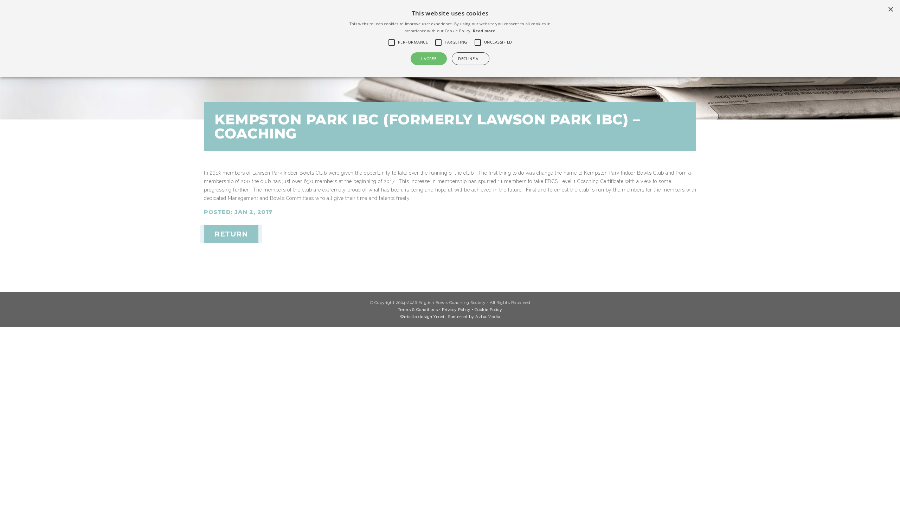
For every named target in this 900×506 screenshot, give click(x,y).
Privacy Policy (456, 309)
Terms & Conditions (418, 309)
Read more (484, 30)
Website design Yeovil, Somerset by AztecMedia (450, 316)
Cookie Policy (488, 309)
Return (231, 234)
